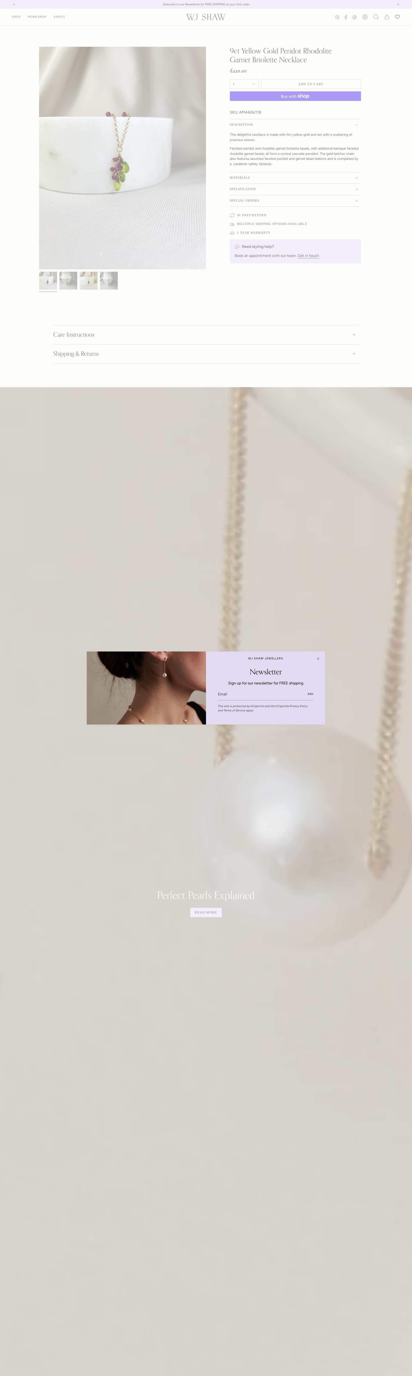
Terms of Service (234, 710)
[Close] (318, 658)
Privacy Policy (299, 706)
